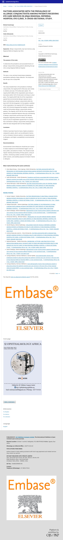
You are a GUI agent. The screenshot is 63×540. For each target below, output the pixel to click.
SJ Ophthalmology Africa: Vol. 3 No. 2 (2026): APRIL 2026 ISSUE (36, 187)
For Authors (6, 414)
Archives (10, 6)
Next (56, 273)
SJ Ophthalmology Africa (12, 1)
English (5, 426)
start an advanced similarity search (20, 277)
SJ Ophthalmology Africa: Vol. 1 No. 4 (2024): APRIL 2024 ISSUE (36, 208)
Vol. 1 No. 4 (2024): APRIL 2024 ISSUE (23, 6)
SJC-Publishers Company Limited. (25, 437)
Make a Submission (9, 402)
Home (4, 6)
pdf (42, 25)
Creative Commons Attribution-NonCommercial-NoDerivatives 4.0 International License (48, 64)
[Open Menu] (3, 1)
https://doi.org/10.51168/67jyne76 (15, 45)
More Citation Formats (45, 89)
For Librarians (6, 416)
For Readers (6, 412)
